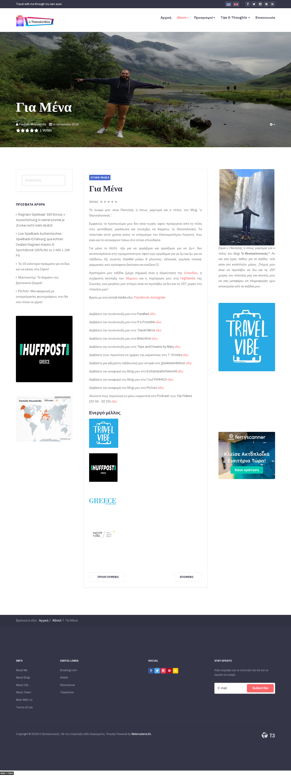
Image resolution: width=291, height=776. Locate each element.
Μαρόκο (132, 278)
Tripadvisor (67, 692)
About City (22, 685)
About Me (22, 670)
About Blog (23, 677)
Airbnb (64, 677)
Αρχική (166, 17)
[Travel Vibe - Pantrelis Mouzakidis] (246, 337)
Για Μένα (44, 107)
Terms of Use (24, 707)
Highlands (189, 278)
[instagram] (260, 4)
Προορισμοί (203, 17)
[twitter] (254, 4)
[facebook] (248, 4)
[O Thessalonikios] (35, 20)
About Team (23, 692)
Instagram (158, 297)
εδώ (153, 314)
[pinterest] (266, 4)
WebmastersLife (141, 734)
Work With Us (24, 699)
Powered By (268, 735)
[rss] (272, 4)
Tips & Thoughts (234, 17)
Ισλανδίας (191, 273)
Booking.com (68, 670)
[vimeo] (163, 670)
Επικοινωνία (265, 17)
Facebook (141, 297)
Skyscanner (67, 685)
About (181, 17)
